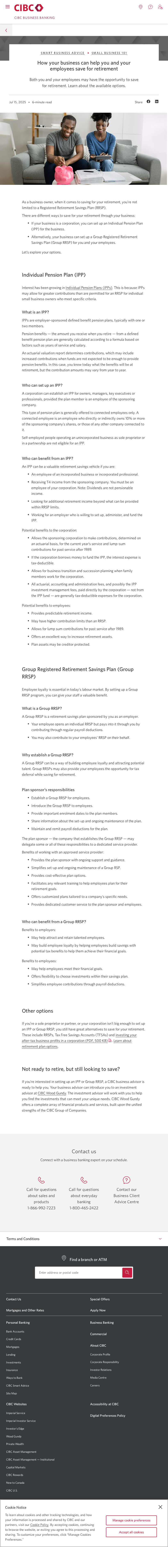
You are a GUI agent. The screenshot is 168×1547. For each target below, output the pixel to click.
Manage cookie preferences (131, 1520)
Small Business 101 (109, 53)
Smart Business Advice (63, 53)
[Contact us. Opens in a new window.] (150, 7)
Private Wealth (15, 1444)
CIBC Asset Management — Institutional (30, 1459)
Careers (95, 1385)
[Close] (160, 1507)
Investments (13, 1362)
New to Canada (15, 1482)
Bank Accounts (15, 1331)
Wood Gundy (14, 1436)
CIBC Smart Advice (17, 1385)
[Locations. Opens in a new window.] (140, 7)
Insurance (12, 1370)
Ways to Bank (14, 1377)
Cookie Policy (39, 1525)
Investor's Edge (15, 1428)
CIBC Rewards (14, 1475)
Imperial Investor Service (21, 1421)
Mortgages (12, 1346)
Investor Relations (100, 1369)
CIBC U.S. (12, 1490)
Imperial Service (15, 1413)
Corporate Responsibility (104, 1362)
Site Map (11, 1393)
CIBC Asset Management (21, 1451)
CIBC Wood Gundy (52, 1093)
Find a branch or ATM (88, 1259)
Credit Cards (13, 1339)
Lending (10, 1354)
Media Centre (98, 1377)
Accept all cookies (131, 1532)
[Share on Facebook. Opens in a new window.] (149, 101)
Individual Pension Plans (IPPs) (89, 287)
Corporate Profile (100, 1354)
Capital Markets (15, 1467)
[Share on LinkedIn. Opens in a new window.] (157, 101)
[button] (160, 7)
